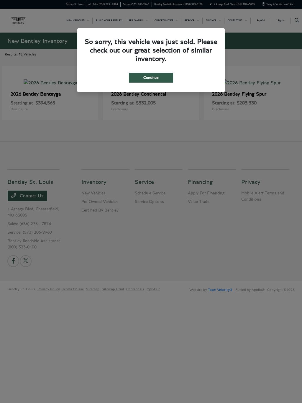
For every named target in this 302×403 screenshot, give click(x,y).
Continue (151, 78)
